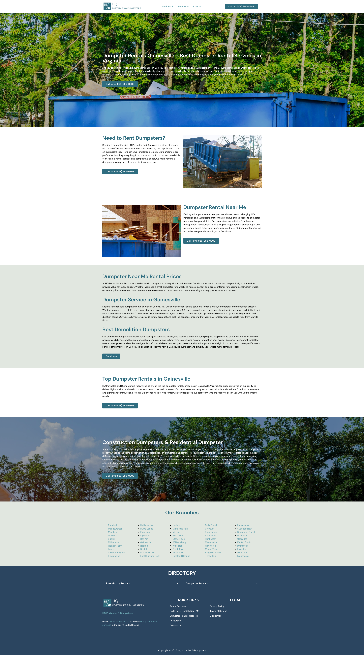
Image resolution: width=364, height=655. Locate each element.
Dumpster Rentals (197, 583)
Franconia (145, 532)
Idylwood (144, 535)
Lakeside (241, 549)
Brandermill (211, 535)
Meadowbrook (115, 528)
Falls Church (211, 525)
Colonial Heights (116, 552)
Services (166, 6)
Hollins (176, 525)
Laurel (111, 549)
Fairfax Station (244, 542)
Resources (183, 6)
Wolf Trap (177, 545)
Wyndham (242, 552)
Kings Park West (213, 552)
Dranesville (242, 545)
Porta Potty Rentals (118, 583)
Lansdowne (243, 525)
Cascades (242, 539)
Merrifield (112, 532)
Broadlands (211, 532)
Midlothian (113, 542)
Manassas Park (180, 528)
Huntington (210, 539)
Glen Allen (178, 535)
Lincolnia (112, 535)
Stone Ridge (179, 539)
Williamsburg (179, 542)
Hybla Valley (146, 525)
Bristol (143, 549)
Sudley (111, 539)
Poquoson (242, 535)
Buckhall (112, 525)
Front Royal (178, 549)
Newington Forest (246, 532)
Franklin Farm (115, 545)
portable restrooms (119, 621)
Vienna (176, 532)
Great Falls (178, 552)
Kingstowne (114, 556)
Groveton (209, 528)
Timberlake (210, 556)
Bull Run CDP (147, 552)
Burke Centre (146, 528)
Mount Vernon (212, 549)
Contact (197, 6)
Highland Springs (181, 556)
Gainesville (145, 542)
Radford (144, 545)
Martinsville (211, 542)
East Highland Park (150, 556)
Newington (210, 545)
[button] (167, 6)
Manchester (243, 556)
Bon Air (144, 539)
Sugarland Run (244, 528)
